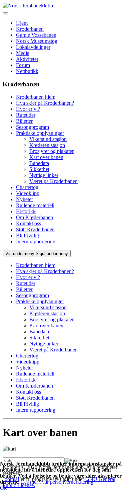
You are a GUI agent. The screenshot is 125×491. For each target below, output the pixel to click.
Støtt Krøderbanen (35, 229)
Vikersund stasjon (48, 139)
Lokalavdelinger (33, 47)
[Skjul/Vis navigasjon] (5, 13)
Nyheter (24, 199)
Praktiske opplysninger (40, 133)
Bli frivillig (27, 235)
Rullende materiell (35, 205)
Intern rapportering (35, 241)
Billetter (24, 121)
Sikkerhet (39, 169)
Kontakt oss (28, 223)
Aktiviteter (27, 59)
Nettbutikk (27, 71)
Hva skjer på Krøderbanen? (45, 103)
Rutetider (25, 115)
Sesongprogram (32, 127)
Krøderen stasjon (47, 145)
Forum (23, 65)
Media (22, 53)
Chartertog (27, 187)
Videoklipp (27, 193)
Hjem (22, 23)
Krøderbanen (30, 29)
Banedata (39, 163)
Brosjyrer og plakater (51, 151)
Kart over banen (46, 157)
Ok (3, 488)
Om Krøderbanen (34, 217)
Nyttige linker (43, 175)
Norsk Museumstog (36, 41)
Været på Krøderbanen (53, 181)
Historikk (26, 211)
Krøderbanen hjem (35, 97)
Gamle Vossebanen (36, 35)
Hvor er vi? (28, 109)
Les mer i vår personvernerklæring (57, 482)
